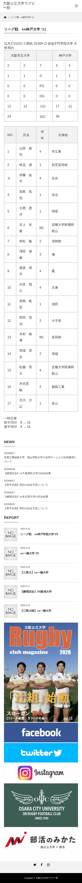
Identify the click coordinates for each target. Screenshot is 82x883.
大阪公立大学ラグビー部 (47, 878)
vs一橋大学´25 (29, 553)
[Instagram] (48, 864)
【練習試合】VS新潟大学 (36, 591)
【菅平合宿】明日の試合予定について (26, 484)
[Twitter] (34, 864)
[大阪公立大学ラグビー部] (19, 5)
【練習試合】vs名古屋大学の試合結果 (26, 496)
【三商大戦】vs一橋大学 (35, 610)
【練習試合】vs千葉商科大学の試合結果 (27, 473)
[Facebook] (41, 864)
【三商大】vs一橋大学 (34, 572)
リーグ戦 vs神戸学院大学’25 (39, 534)
